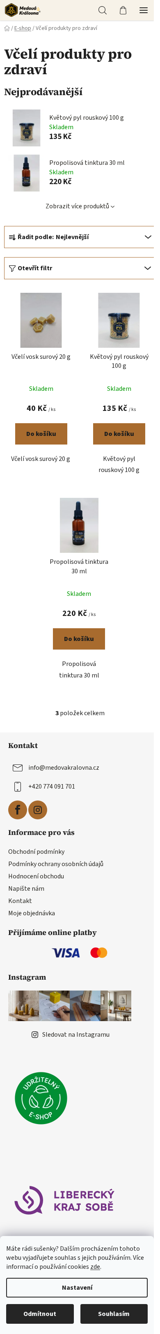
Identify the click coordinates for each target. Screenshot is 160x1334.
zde (95, 1266)
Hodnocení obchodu (36, 876)
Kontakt (20, 900)
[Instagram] (37, 809)
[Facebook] (17, 809)
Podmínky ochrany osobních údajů (55, 864)
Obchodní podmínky (36, 851)
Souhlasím (114, 1313)
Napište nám (26, 888)
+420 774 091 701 (51, 786)
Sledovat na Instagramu (76, 1034)
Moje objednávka (31, 913)
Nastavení (77, 1287)
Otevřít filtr (35, 268)
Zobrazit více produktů (77, 206)
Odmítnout (39, 1313)
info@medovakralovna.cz (63, 767)
